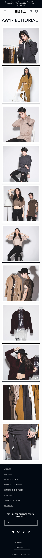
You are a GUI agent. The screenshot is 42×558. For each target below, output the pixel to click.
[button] (4, 11)
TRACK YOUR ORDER (12, 500)
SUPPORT (7, 469)
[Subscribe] (34, 522)
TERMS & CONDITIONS (13, 485)
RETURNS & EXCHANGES (13, 490)
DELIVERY (8, 474)
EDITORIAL (8, 506)
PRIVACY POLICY (11, 479)
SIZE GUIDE (9, 495)
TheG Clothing (24, 554)
